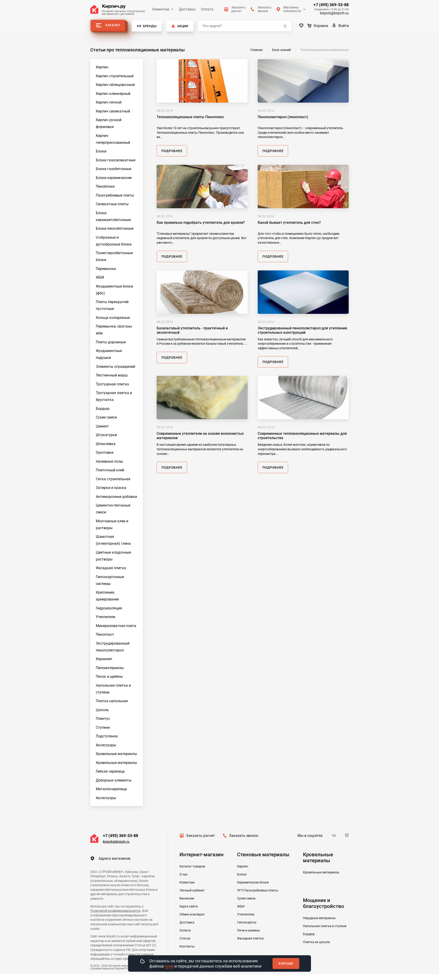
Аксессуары (106, 745)
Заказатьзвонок (264, 9)
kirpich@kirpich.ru (334, 13)
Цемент (102, 426)
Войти (343, 26)
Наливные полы (109, 461)
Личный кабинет (192, 890)
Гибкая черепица (110, 771)
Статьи (184, 938)
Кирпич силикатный (113, 111)
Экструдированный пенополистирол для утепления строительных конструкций (302, 330)
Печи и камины (248, 930)
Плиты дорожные (111, 342)
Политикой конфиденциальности (115, 911)
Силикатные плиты (112, 204)
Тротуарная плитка (112, 384)
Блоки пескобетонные (115, 228)
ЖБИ (100, 277)
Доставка (187, 9)
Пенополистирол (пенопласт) (283, 117)
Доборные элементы (113, 780)
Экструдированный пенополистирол (112, 646)
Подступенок (107, 736)
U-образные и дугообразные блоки (113, 240)
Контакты (187, 946)
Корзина (321, 26)
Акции (182, 26)
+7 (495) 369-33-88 (331, 4)
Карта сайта (188, 906)
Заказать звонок (243, 835)
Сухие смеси (106, 417)
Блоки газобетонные (113, 169)
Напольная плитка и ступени (113, 688)
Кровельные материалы (116, 754)
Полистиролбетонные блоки (114, 256)
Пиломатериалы (110, 668)
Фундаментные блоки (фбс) (114, 289)
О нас (183, 874)
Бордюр (103, 408)
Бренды (149, 26)
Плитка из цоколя (316, 942)
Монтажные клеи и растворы (112, 524)
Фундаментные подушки (109, 354)
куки (169, 966)
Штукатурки (106, 435)
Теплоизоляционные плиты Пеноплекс (190, 117)
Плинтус (103, 718)
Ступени (103, 727)
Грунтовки (104, 452)
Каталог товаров (192, 866)
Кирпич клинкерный (113, 93)
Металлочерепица (111, 789)
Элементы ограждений (115, 366)
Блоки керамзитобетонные (113, 216)
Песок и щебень (109, 676)
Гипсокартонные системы (110, 580)
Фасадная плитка (111, 568)
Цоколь (102, 710)
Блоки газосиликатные (115, 160)
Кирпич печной (108, 102)
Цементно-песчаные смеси (113, 508)
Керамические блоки (253, 882)
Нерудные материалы (319, 918)
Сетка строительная (113, 479)
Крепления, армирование (107, 595)
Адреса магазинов (114, 858)
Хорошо (285, 963)
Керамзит (104, 659)
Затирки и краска (111, 488)
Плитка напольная (112, 701)
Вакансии (186, 898)
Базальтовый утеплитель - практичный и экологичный (192, 330)
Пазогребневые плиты (115, 195)
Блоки (101, 151)
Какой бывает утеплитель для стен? (289, 222)
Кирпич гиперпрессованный (113, 139)
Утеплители (105, 617)
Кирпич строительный (115, 76)
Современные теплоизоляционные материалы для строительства (302, 435)
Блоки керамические (114, 178)
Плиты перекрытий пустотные (112, 305)
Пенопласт (105, 634)
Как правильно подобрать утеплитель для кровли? (201, 222)
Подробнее (171, 151)
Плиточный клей (110, 470)
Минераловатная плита (116, 626)
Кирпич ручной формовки (108, 123)
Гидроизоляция (109, 608)
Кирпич (102, 67)
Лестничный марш (112, 375)
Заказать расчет (200, 835)
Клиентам (160, 9)
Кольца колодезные (113, 317)
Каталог (113, 25)
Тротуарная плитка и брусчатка (114, 396)
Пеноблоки (105, 186)
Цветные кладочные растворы (113, 555)
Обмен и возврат (192, 914)
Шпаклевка (105, 444)
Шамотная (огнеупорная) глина (113, 540)
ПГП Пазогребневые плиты (257, 890)
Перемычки (106, 269)
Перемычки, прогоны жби (114, 329)
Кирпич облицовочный (115, 85)
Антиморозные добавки (116, 496)
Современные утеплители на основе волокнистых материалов (200, 435)
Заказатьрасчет (238, 9)
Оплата (207, 9)
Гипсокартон (246, 922)
